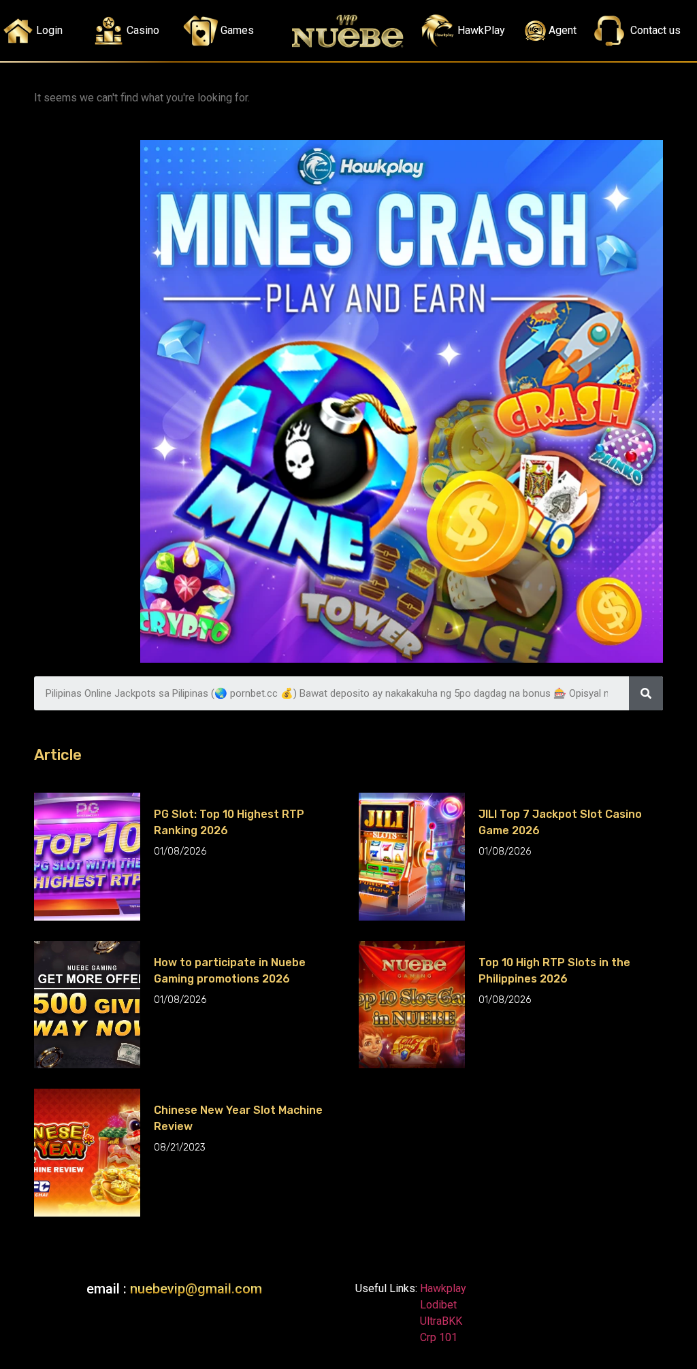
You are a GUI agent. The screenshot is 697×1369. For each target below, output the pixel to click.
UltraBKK (439, 1321)
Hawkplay (441, 1288)
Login (49, 30)
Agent (563, 30)
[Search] (646, 693)
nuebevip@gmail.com (196, 1289)
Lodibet (438, 1304)
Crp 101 (437, 1337)
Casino (143, 30)
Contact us (655, 30)
